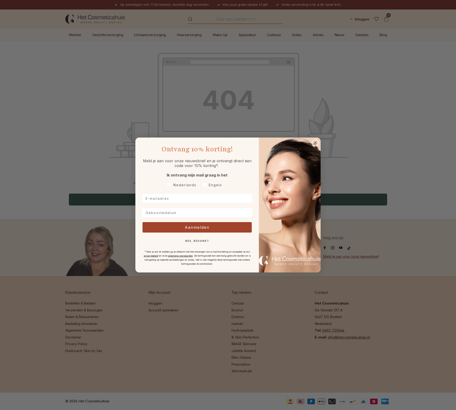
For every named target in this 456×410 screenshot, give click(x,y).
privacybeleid (151, 255)
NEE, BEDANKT (197, 240)
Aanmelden (197, 227)
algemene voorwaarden (180, 255)
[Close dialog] (315, 143)
